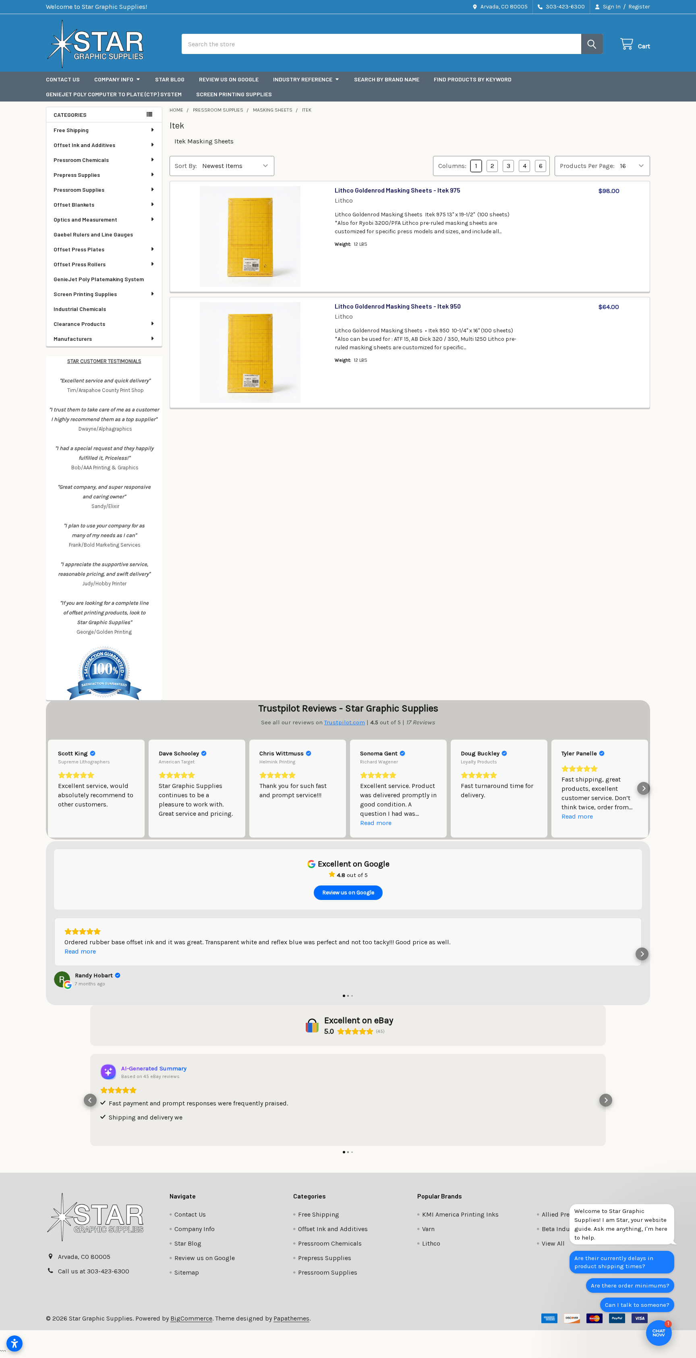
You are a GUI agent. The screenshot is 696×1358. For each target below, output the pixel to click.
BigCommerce (191, 1318)
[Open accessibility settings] (14, 1343)
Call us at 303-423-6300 (93, 1271)
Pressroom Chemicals (81, 159)
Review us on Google (229, 79)
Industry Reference (302, 79)
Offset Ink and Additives (84, 144)
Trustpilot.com (344, 722)
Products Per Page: (587, 166)
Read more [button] (376, 823)
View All (553, 1243)
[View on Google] (62, 979)
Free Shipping (71, 129)
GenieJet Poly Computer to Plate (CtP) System (114, 94)
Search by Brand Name (386, 79)
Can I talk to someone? (637, 1304)
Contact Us (63, 79)
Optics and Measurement (85, 219)
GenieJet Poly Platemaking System (99, 279)
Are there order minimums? (630, 1285)
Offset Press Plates (79, 249)
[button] (52, 788)
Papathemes (291, 1318)
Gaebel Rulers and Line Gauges (93, 234)
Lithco (431, 1243)
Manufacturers (73, 338)
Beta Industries (564, 1229)
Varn (428, 1229)
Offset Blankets (74, 204)
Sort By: (186, 166)
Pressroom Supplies (79, 189)
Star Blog (169, 79)
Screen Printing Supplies (234, 94)
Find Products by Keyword (473, 79)
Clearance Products (79, 323)
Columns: (452, 166)
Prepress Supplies (77, 174)
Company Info (113, 79)
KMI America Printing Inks (460, 1214)
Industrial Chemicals (80, 308)
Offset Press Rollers (80, 264)
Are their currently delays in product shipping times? (613, 1262)
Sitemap (186, 1272)
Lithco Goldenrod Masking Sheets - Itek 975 (397, 190)
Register (639, 6)
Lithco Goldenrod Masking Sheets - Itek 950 (398, 306)
